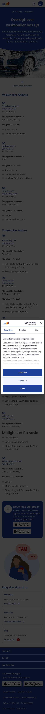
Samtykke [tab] (8, 330)
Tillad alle (22, 372)
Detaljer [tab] (22, 330)
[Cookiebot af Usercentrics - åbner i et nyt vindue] (26, 323)
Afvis (22, 389)
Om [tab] (36, 330)
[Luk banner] (41, 323)
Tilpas (21, 380)
